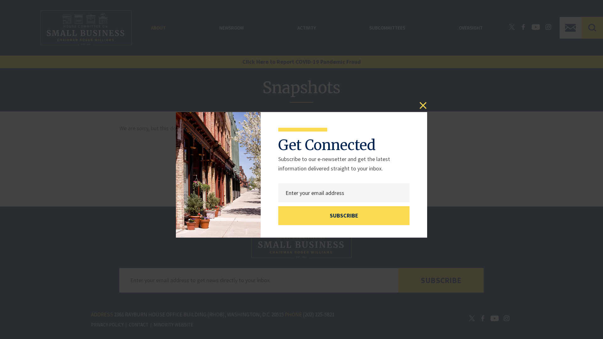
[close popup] (423, 105)
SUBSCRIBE (344, 215)
